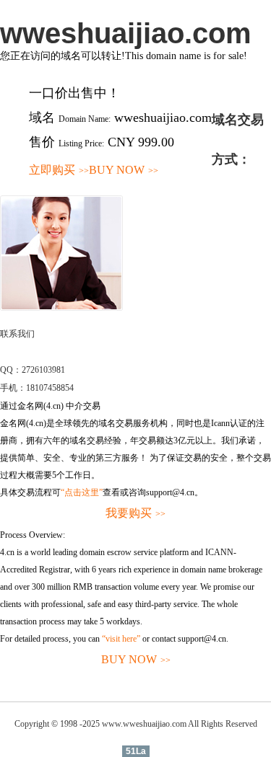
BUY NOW (123, 170)
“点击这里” (82, 492)
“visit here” (121, 639)
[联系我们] (61, 308)
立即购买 (59, 170)
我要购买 (135, 513)
